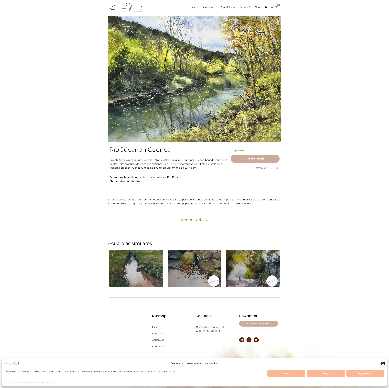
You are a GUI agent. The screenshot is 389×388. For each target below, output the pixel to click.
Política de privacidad (33, 382)
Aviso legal (49, 382)
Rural (175, 177)
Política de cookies (13, 382)
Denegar (326, 373)
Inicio (194, 7)
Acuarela (129, 177)
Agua (138, 177)
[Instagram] (248, 339)
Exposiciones (228, 7)
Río (133, 181)
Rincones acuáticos (154, 177)
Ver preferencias (365, 373)
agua (127, 181)
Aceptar (286, 373)
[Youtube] (256, 339)
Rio (169, 177)
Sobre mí (245, 7)
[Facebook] (241, 339)
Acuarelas (208, 7)
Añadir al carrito (255, 158)
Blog (257, 7)
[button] (382, 363)
